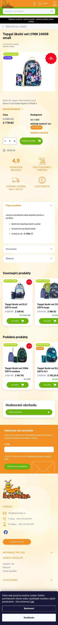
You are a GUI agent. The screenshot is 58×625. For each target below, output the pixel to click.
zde (32, 601)
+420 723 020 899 (25, 524)
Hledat (51, 11)
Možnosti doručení (39, 133)
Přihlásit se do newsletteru (17, 466)
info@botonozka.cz (17, 513)
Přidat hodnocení (15, 412)
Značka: (8, 46)
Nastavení (29, 608)
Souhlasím (29, 617)
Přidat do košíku (29, 141)
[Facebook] (5, 531)
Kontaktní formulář (17, 542)
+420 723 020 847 (24, 519)
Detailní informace (11, 109)
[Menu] (54, 3)
